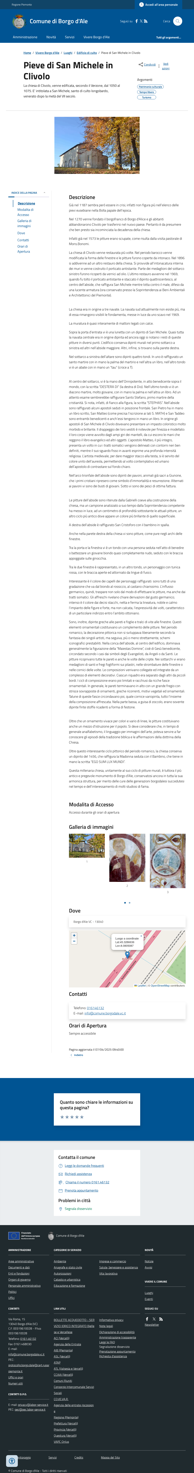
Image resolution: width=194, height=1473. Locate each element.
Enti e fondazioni (18, 1273)
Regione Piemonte (22, 4)
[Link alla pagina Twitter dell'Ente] (154, 1319)
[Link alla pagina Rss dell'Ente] (161, 1319)
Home (27, 52)
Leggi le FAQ (107, 1342)
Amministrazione (25, 37)
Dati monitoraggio (19, 1457)
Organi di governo (19, 1279)
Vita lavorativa (108, 1273)
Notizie (149, 1261)
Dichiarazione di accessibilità (117, 1332)
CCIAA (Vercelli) (63, 1374)
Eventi (149, 1299)
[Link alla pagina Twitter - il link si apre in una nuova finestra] (141, 21)
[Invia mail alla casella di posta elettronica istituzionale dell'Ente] (26, 1354)
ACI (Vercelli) (61, 1338)
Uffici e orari (15, 1377)
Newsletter (152, 1324)
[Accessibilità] (12, 1461)
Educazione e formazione (69, 1285)
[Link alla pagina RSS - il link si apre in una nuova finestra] (145, 21)
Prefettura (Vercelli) (66, 1423)
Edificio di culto (87, 52)
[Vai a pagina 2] (129, 903)
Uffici (11, 1297)
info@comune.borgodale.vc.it (105, 1013)
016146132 (95, 1007)
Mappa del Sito (110, 1457)
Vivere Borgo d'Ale (97, 37)
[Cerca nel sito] (176, 21)
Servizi (69, 37)
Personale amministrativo (24, 1285)
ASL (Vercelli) (62, 1356)
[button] (127, 955)
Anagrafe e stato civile (68, 1267)
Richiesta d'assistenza (113, 1356)
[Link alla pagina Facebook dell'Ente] (147, 1319)
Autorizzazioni (62, 1273)
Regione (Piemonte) (66, 1417)
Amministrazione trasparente (117, 1337)
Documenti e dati (19, 1267)
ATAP (57, 1362)
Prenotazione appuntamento (117, 1351)
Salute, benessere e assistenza (118, 1267)
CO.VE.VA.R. (61, 1399)
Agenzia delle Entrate (67, 1344)
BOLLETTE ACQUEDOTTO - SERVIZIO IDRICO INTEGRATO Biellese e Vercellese (74, 1326)
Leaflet (141, 985)
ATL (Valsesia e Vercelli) (68, 1368)
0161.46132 (28, 1338)
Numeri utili (15, 1383)
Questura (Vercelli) (65, 1435)
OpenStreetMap (160, 985)
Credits (78, 1457)
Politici (12, 1291)
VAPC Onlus (61, 1441)
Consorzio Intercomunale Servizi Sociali (74, 1390)
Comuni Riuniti (63, 1380)
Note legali (106, 1326)
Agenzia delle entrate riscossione (74, 1408)
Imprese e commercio (112, 1261)
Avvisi (148, 1267)
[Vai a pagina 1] (125, 903)
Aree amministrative (21, 1261)
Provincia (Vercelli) (65, 1429)
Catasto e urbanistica (67, 1279)
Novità (51, 37)
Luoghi (68, 52)
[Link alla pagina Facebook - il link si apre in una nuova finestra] (136, 21)
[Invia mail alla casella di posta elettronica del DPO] (33, 1404)
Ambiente (60, 1261)
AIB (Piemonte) (63, 1350)
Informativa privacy (111, 1320)
